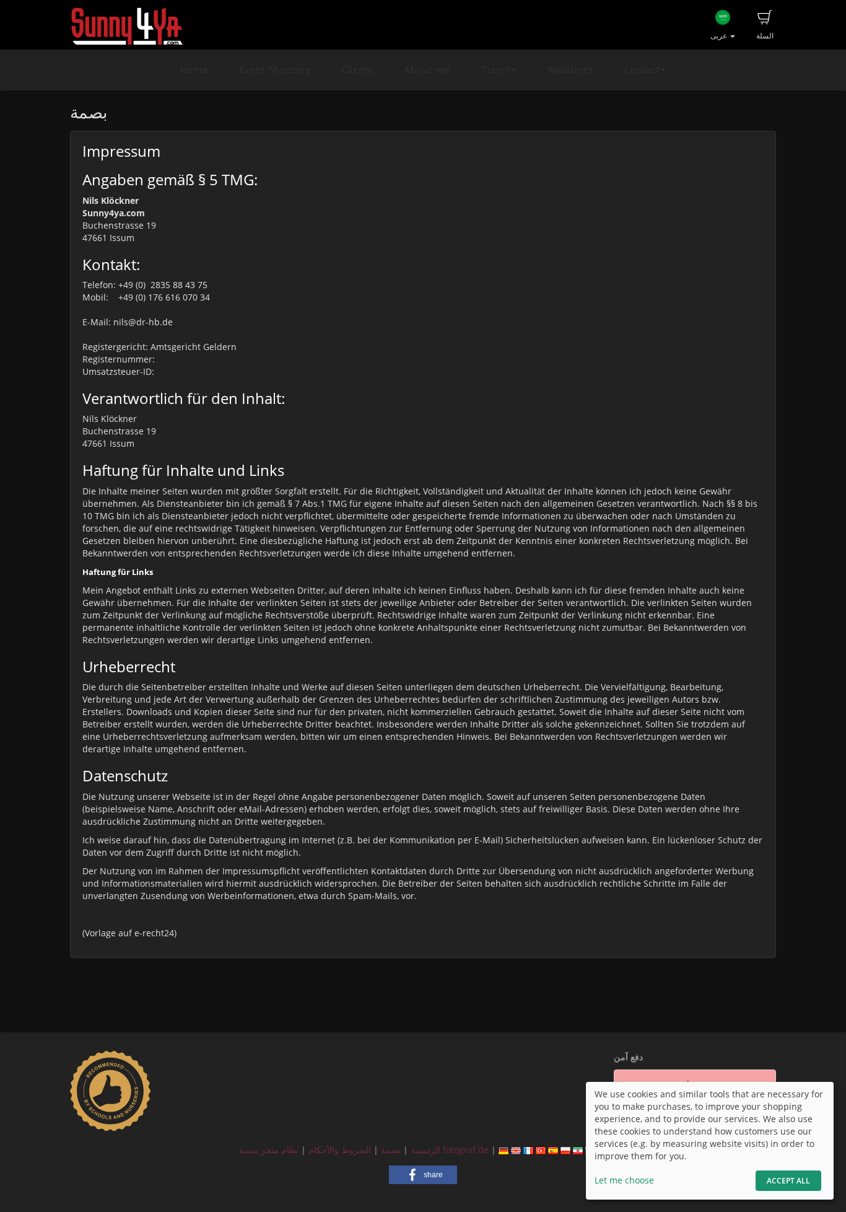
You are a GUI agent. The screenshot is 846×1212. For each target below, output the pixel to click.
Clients (357, 69)
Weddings (570, 69)
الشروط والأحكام (339, 1150)
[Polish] (565, 1150)
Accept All (788, 1180)
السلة (765, 35)
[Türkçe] (541, 1150)
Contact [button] (642, 69)
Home (194, 69)
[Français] (528, 1150)
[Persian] (578, 1150)
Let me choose (624, 1180)
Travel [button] (495, 69)
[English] (516, 1150)
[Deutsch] (503, 1150)
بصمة (389, 1150)
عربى (719, 35)
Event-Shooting (274, 69)
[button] (423, 1175)
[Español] (553, 1150)
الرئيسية (424, 1150)
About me (427, 69)
